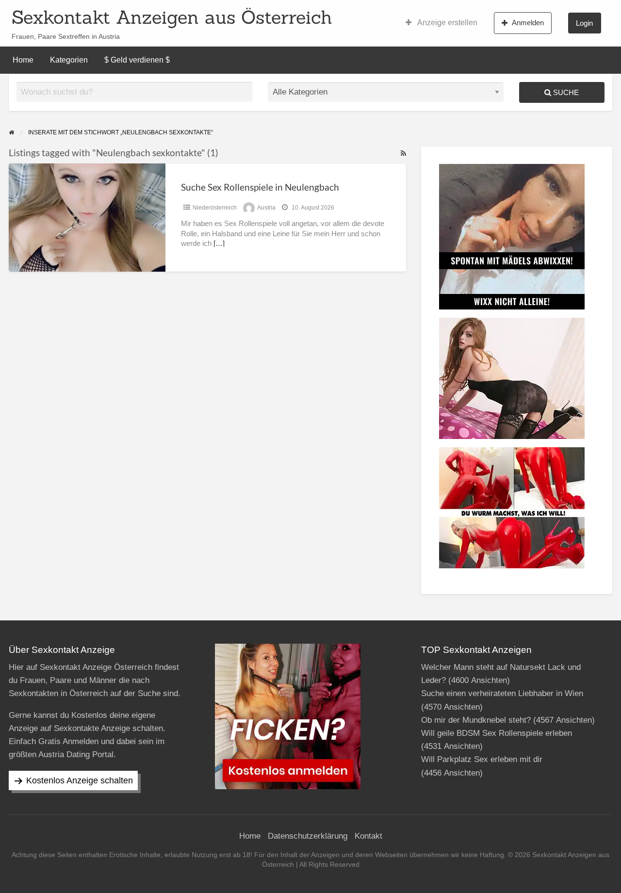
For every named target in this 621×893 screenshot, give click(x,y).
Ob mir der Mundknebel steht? (476, 720)
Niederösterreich (215, 207)
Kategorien (69, 60)
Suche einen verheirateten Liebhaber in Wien (502, 693)
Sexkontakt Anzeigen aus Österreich (172, 17)
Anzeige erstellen (446, 22)
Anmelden (528, 22)
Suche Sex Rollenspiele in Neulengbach (260, 187)
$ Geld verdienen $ (137, 60)
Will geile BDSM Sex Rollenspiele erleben (496, 733)
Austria (266, 207)
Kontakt (368, 836)
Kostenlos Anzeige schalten (79, 780)
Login (584, 23)
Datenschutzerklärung (307, 836)
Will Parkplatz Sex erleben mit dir (481, 759)
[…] (219, 243)
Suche (565, 92)
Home (23, 60)
